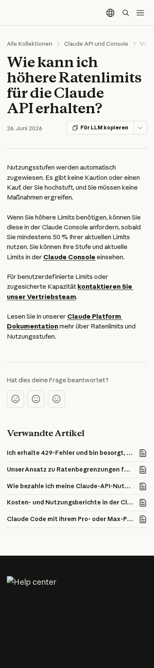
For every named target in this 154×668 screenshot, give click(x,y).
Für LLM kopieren (104, 127)
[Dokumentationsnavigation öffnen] (140, 13)
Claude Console (69, 257)
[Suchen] (126, 13)
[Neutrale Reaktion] (35, 398)
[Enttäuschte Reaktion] (15, 398)
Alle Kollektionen (29, 43)
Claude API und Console (96, 43)
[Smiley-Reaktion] (56, 398)
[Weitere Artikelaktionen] (140, 128)
